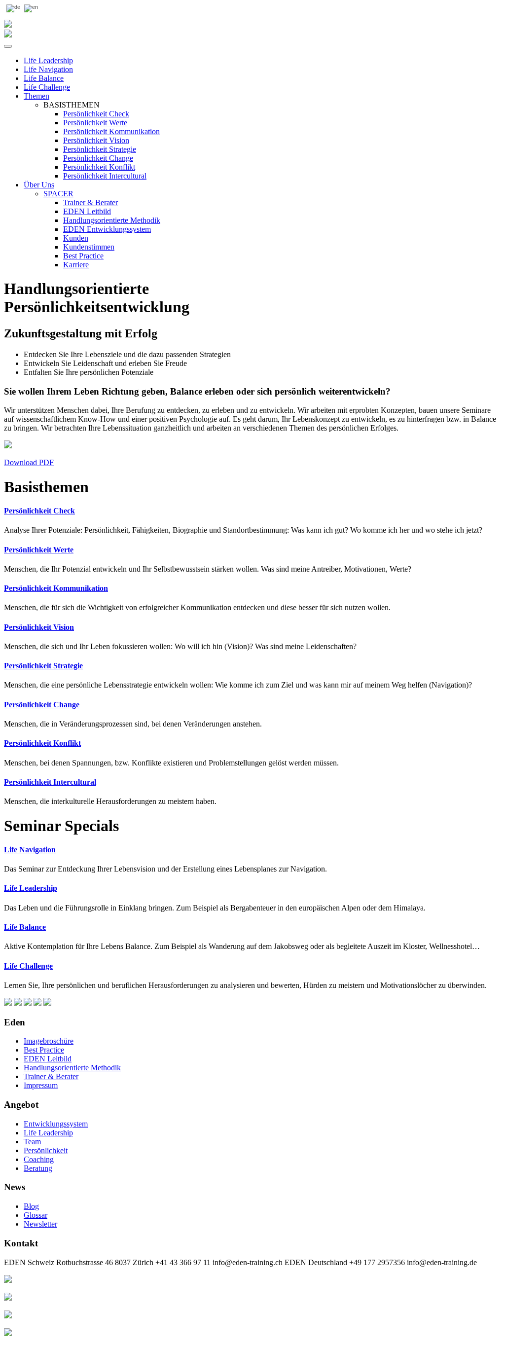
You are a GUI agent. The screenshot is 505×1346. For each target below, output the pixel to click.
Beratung (38, 1168)
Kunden (75, 238)
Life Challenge (47, 87)
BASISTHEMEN (71, 105)
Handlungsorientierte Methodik (111, 220)
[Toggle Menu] (8, 46)
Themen (36, 96)
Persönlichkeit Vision (96, 140)
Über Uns (39, 185)
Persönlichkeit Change (98, 158)
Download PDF (29, 462)
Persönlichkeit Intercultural (104, 176)
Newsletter (40, 1224)
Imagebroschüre (48, 1041)
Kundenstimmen (88, 247)
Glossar (35, 1215)
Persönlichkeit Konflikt (99, 167)
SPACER (58, 193)
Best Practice (83, 256)
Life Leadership (48, 60)
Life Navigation (48, 69)
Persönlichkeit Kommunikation (111, 131)
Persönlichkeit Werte (95, 122)
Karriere (76, 264)
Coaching (39, 1159)
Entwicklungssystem (56, 1124)
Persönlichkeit (46, 1150)
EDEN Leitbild (87, 211)
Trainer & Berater (90, 202)
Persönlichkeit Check (96, 113)
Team (32, 1141)
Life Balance (44, 78)
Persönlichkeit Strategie (99, 149)
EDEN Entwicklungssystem (107, 229)
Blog (31, 1206)
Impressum (41, 1085)
